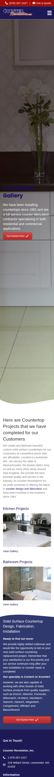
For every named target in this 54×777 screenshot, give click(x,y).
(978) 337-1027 (18, 3)
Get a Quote (43, 3)
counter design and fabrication (24, 488)
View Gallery (10, 551)
